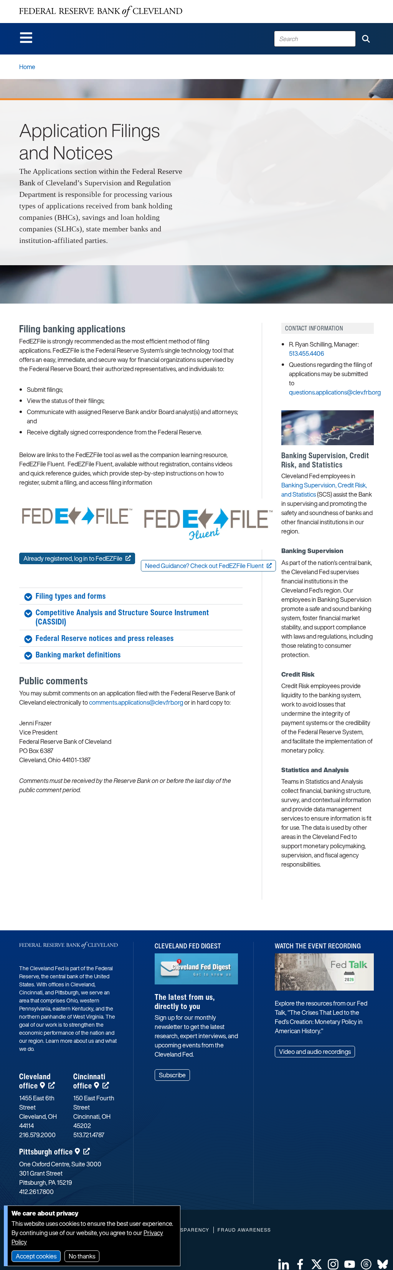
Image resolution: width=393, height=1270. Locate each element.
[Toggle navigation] (26, 38)
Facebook (300, 1264)
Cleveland (35, 1081)
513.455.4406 (306, 353)
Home (27, 66)
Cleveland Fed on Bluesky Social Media (382, 1264)
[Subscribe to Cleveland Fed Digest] (196, 972)
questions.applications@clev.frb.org (335, 392)
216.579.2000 (37, 1135)
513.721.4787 (88, 1135)
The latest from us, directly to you (185, 1001)
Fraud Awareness (244, 1230)
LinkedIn (283, 1264)
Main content (37, 4)
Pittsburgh (46, 1151)
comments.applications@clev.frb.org (136, 702)
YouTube (349, 1264)
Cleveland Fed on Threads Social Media (366, 1264)
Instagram (333, 1264)
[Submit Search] (366, 39)
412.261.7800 (36, 1191)
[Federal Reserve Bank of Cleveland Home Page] (100, 11)
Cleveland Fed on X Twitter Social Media (316, 1264)
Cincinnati (89, 1081)
